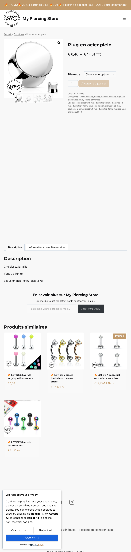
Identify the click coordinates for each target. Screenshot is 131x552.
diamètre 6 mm (90, 109)
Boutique (19, 34)
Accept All (32, 538)
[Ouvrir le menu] (124, 18)
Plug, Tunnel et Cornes (89, 100)
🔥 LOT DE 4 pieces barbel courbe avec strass (62, 378)
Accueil (8, 34)
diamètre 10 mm (86, 103)
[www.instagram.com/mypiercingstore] (71, 502)
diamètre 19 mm (96, 106)
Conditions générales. (62, 529)
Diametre (74, 74)
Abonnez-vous (90, 308)
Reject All (46, 530)
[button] (59, 43)
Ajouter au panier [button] (21, 388)
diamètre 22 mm (112, 106)
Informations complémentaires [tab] (47, 247)
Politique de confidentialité (96, 529)
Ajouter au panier (93, 83)
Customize (19, 530)
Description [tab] (15, 247)
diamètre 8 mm (106, 109)
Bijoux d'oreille (86, 96)
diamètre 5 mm (75, 109)
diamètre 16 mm (80, 106)
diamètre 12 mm (103, 103)
